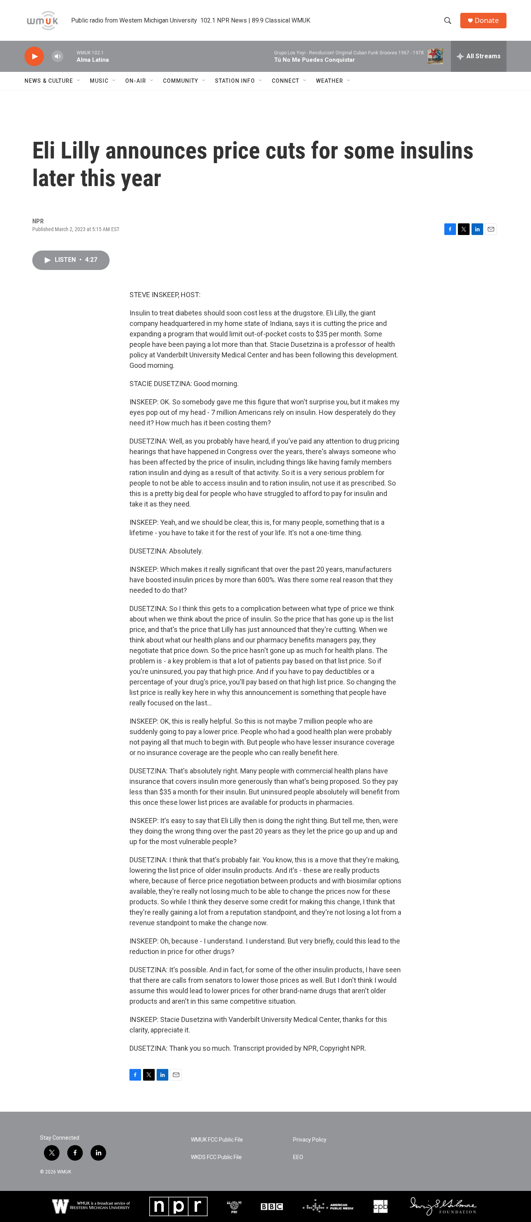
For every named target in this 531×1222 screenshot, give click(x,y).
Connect (285, 81)
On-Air (135, 81)
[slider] (70, 56)
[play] (34, 56)
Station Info (235, 81)
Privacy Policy (310, 1140)
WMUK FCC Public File (217, 1140)
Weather (329, 81)
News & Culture (48, 81)
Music (99, 81)
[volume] (57, 56)
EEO (298, 1157)
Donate (487, 20)
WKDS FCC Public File (216, 1157)
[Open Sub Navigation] (79, 81)
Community (180, 81)
